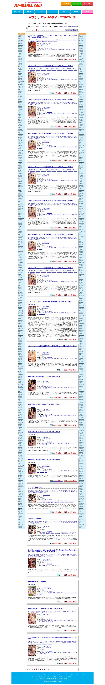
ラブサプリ (69, 674)
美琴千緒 (20, 438)
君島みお (59, 554)
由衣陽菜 (81, 501)
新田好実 (20, 359)
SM (49, 501)
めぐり (80, 470)
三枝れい (81, 224)
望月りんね (20, 458)
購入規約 (42, 672)
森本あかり (20, 489)
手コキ (70, 312)
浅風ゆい (20, 53)
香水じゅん (81, 152)
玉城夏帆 (69, 642)
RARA (19, 521)
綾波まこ (49, 70)
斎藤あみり (81, 223)
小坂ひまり (70, 490)
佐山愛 (32, 641)
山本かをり (20, 504)
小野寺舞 (81, 137)
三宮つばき (50, 41)
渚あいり (81, 336)
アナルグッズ (41, 674)
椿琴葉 (19, 318)
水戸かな (81, 443)
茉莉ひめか (20, 432)
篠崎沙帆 (20, 239)
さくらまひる (82, 231)
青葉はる (20, 46)
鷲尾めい (81, 526)
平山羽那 (20, 396)
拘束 (44, 502)
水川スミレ (61, 491)
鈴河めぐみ (20, 279)
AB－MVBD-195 (46, 559)
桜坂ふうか (20, 208)
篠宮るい (20, 244)
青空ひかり (81, 46)
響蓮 (19, 391)
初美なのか (81, 371)
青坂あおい (20, 45)
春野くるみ (20, 384)
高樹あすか (58, 68)
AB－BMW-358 (46, 646)
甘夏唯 (19, 74)
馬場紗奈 (20, 376)
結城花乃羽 (20, 506)
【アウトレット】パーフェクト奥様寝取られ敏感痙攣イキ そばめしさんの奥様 (49, 301)
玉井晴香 (20, 300)
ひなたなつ (81, 384)
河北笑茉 (20, 157)
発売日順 (66, 26)
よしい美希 (81, 513)
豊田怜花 (20, 323)
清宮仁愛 (81, 185)
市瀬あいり (20, 114)
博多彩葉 (20, 364)
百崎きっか (20, 483)
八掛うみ (81, 494)
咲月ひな (20, 221)
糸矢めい (20, 117)
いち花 (19, 112)
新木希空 (81, 79)
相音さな (20, 38)
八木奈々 (81, 488)
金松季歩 (81, 155)
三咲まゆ (20, 445)
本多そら (20, 417)
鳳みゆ (80, 119)
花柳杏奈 (64, 642)
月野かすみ (47, 642)
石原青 (80, 91)
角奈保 (80, 280)
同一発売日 (49, 48)
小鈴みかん (81, 213)
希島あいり (81, 172)
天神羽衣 (20, 71)
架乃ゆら (81, 157)
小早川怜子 (81, 218)
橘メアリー (81, 297)
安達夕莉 (81, 64)
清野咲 (19, 285)
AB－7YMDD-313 (47, 352)
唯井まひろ (81, 290)
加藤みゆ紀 (43, 70)
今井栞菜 (81, 107)
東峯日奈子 (20, 320)
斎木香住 (20, 195)
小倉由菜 (81, 124)
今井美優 (20, 125)
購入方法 (37, 672)
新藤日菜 (20, 275)
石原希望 (81, 92)
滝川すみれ (81, 284)
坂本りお (20, 201)
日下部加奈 (81, 186)
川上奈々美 (44, 554)
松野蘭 (40, 490)
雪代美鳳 (81, 504)
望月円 (19, 481)
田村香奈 (20, 302)
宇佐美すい (54, 70)
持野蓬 (80, 473)
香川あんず (20, 150)
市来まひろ (81, 96)
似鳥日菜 (81, 358)
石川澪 (80, 87)
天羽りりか (81, 68)
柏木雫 (19, 152)
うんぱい (81, 112)
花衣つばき (40, 492)
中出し (70, 49)
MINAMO (81, 453)
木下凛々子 (81, 180)
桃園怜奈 (81, 476)
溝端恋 (19, 453)
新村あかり (81, 349)
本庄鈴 (80, 412)
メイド (58, 387)
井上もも (20, 124)
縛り (52, 501)
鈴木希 (19, 282)
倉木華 (80, 191)
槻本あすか (20, 315)
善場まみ (20, 288)
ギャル (40, 502)
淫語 (52, 620)
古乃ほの (81, 404)
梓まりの (20, 64)
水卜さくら (81, 427)
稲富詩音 (20, 119)
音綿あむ (20, 148)
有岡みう (81, 83)
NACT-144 (45, 381)
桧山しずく (20, 394)
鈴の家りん (38, 644)
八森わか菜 (81, 498)
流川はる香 (81, 524)
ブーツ (59, 501)
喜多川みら (20, 165)
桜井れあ (20, 203)
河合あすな (81, 162)
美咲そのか (20, 440)
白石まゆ (20, 257)
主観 (46, 388)
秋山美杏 (20, 51)
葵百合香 (81, 45)
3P (39, 360)
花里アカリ (20, 373)
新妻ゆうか (20, 354)
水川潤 (60, 490)
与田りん (20, 519)
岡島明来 (20, 137)
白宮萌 (19, 274)
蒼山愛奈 (20, 48)
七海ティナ (43, 40)
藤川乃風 (81, 399)
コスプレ (50, 387)
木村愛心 (81, 181)
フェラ (66, 312)
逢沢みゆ (81, 38)
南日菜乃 (81, 452)
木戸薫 (19, 170)
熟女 (46, 312)
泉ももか (20, 111)
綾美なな (20, 89)
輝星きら (20, 172)
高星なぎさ (20, 293)
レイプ (49, 49)
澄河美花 (81, 279)
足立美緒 (20, 69)
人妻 (49, 79)
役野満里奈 (81, 489)
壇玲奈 (19, 303)
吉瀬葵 (19, 168)
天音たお (20, 78)
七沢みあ (81, 341)
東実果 (19, 68)
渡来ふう (81, 527)
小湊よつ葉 (81, 221)
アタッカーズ (45, 44)
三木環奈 (20, 232)
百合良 (19, 514)
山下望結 (20, 499)
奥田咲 (80, 122)
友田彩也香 (81, 323)
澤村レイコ (38, 554)
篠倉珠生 (20, 237)
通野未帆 (33, 68)
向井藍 (80, 466)
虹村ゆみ (81, 354)
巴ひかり (81, 321)
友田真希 (81, 325)
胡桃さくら (81, 196)
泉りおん (81, 94)
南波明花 (20, 353)
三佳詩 (19, 473)
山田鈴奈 (20, 501)
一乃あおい (81, 97)
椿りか (37, 555)
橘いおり (20, 298)
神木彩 (80, 158)
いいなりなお (21, 97)
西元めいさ (81, 356)
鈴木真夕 (56, 491)
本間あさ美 (20, 419)
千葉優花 (20, 307)
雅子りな (73, 491)
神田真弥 (20, 162)
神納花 (54, 554)
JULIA (36, 641)
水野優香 (81, 433)
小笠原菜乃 (20, 135)
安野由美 (32, 491)
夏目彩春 (38, 40)
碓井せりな (53, 612)
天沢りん (20, 73)
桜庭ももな (20, 213)
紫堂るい (81, 254)
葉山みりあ (20, 382)
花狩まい (68, 555)
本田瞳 (80, 414)
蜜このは (20, 460)
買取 (69, 672)
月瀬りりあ (81, 303)
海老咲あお (81, 114)
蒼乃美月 (81, 48)
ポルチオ (41, 653)
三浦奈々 (20, 433)
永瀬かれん (20, 328)
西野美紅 (20, 358)
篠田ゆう (55, 41)
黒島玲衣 (81, 201)
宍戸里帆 (59, 611)
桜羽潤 (19, 211)
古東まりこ (81, 216)
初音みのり (81, 369)
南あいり (20, 461)
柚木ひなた (20, 509)
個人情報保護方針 (54, 672)
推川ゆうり (81, 129)
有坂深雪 (64, 554)
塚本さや (20, 308)
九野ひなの (81, 190)
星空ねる (20, 405)
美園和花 (81, 437)
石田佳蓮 (81, 89)
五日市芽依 (48, 611)
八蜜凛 (80, 366)
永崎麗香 (20, 325)
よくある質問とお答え (63, 672)
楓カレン (81, 142)
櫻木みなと (20, 206)
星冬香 (19, 412)
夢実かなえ (20, 513)
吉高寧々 (81, 514)
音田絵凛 (20, 145)
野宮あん (20, 363)
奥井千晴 (20, 139)
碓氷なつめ (20, 130)
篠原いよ (20, 241)
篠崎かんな (42, 68)
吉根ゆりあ (42, 555)
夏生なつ (20, 340)
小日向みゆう (82, 219)
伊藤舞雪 (81, 106)
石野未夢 (20, 109)
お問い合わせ (65, 3)
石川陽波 (20, 106)
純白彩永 (20, 424)
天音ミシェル (21, 81)
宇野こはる (20, 132)
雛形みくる (20, 387)
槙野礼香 (20, 420)
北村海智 (81, 176)
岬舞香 (19, 443)
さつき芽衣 (81, 244)
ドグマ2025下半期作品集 (35, 487)
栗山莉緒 (81, 195)
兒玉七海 (81, 214)
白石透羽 (20, 254)
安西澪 (19, 94)
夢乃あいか (81, 509)
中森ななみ (20, 335)
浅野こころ (81, 56)
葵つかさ (81, 43)
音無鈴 (19, 147)
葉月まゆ (48, 612)
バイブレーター (26, 674)
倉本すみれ (63, 40)
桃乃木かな (81, 481)
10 (52, 30)
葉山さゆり (81, 377)
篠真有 (80, 256)
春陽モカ (38, 611)
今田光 (19, 127)
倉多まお (38, 70)
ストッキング (57, 312)
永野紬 (19, 331)
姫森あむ (20, 392)
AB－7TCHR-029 (47, 306)
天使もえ (81, 69)
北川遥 (19, 163)
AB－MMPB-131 (46, 73)
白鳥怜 (19, 264)
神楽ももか (81, 145)
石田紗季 (20, 107)
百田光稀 (81, 478)
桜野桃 (19, 209)
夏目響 (80, 340)
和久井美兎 (34, 556)
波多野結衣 (81, 364)
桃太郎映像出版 (45, 74)
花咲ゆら (20, 371)
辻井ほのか (81, 308)
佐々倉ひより (21, 218)
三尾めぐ (73, 555)
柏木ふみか (81, 150)
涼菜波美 (20, 284)
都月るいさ (32, 644)
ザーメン (67, 358)
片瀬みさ (64, 68)
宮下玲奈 (81, 460)
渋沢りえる (20, 246)
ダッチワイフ (20, 674)
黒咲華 (80, 200)
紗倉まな (81, 229)
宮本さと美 (20, 471)
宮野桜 (19, 470)
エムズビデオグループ (47, 560)
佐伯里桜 (20, 198)
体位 (49, 652)
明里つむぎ (32, 41)
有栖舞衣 (81, 84)
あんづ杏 (20, 96)
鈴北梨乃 (20, 280)
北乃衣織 (20, 167)
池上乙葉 (20, 102)
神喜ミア (20, 181)
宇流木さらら (82, 111)
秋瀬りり (20, 50)
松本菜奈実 (81, 420)
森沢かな (33, 40)
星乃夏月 (81, 407)
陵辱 (74, 49)
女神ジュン (20, 480)
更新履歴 (76, 11)
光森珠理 (50, 556)
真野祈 (80, 422)
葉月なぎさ (20, 366)
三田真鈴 (81, 440)
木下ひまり (35, 642)
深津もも (20, 399)
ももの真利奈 (21, 486)
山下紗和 (20, 498)
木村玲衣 (81, 183)
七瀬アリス (41, 642)
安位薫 (80, 493)
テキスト (44, 26)
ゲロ (53, 565)
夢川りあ (20, 511)
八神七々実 (20, 493)
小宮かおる (20, 193)
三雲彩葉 (20, 437)
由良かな (81, 511)
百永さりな (81, 480)
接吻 (55, 358)
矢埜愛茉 (20, 496)
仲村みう (81, 333)
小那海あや (81, 134)
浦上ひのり (20, 134)
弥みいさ (20, 79)
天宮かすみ (20, 84)
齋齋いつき (20, 196)
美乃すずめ (81, 457)
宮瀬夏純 (20, 468)
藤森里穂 (69, 641)
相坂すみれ (20, 35)
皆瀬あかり (81, 445)
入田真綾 (81, 109)
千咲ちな (20, 305)
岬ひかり (20, 442)
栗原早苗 (20, 175)
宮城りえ (81, 458)
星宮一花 (81, 410)
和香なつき (20, 522)
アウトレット (42, 314)
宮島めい (81, 461)
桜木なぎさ (20, 204)
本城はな (20, 415)
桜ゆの (80, 234)
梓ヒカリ (81, 63)
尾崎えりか (81, 127)
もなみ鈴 (81, 475)
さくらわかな (82, 236)
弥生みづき (52, 641)
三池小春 (51, 491)
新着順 (61, 26)
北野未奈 (65, 490)
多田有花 (50, 490)
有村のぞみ (69, 554)
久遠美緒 (20, 173)
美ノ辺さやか (21, 465)
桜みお (19, 214)
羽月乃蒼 (64, 611)
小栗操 (80, 125)
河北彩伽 (81, 165)
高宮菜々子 (53, 68)
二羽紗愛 (65, 70)
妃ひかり (53, 40)
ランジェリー (80, 674)
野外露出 (48, 502)
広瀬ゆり (81, 394)
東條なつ (74, 641)
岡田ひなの (44, 41)
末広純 (80, 272)
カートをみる (87, 3)
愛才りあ (81, 40)
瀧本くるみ (20, 295)
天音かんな (20, 76)
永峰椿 (80, 331)
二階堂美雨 (20, 356)
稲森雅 (19, 122)
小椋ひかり (20, 140)
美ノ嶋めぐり (82, 455)
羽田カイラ (20, 374)
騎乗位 (62, 312)
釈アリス (20, 247)
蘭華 (80, 521)
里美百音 (20, 223)
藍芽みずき (81, 35)
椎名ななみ (20, 234)
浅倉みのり (20, 55)
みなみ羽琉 (81, 450)
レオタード (56, 502)
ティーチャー (45, 308)
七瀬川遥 (20, 343)
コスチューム (74, 674)
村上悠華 (81, 468)
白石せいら (20, 252)
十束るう (49, 40)
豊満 (55, 79)
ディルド (36, 674)
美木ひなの (81, 429)
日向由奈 (81, 386)
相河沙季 (81, 36)
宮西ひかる (69, 40)
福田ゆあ (20, 401)
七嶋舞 (80, 343)
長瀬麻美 (81, 328)
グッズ (87, 11)
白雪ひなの (20, 270)
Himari (80, 387)
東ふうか (20, 66)
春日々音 (20, 386)
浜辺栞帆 (81, 376)
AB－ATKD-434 (46, 43)
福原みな (81, 396)
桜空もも (81, 232)
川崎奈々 (20, 160)
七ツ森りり (81, 346)
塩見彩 (32, 490)
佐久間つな (67, 491)
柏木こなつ (58, 642)
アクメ (72, 652)
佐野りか (20, 228)
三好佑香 (20, 475)
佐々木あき (81, 237)
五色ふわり (81, 208)
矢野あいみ (20, 494)
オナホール (14, 674)
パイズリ (71, 502)
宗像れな (20, 478)
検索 (64, 11)
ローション (52, 674)
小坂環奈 (20, 183)
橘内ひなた (81, 295)
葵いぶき (81, 41)
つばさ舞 (81, 312)
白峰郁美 (20, 269)
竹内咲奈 (20, 297)
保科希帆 (20, 409)
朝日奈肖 (20, 59)
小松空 (19, 190)
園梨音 (19, 290)
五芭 (80, 102)
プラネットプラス (46, 382)
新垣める (20, 91)
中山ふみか (81, 335)
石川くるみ (20, 104)
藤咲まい (20, 404)
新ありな (81, 81)
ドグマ (43, 496)
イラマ (40, 80)
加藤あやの (81, 153)
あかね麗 (81, 51)
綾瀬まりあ (20, 87)
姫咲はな (81, 389)
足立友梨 (35, 492)
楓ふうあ (81, 143)
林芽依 (19, 381)
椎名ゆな (81, 251)
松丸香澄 (81, 417)
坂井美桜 (20, 200)
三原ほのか (50, 554)
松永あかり (20, 429)
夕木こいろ (81, 503)
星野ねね (20, 410)
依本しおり (81, 519)
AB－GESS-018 (46, 587)
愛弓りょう (81, 76)
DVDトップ (17, 11)
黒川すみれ (81, 198)
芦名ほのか (81, 61)
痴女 (49, 620)
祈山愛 (36, 490)
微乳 (67, 49)
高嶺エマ (20, 292)
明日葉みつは (82, 59)
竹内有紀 (81, 287)
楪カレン (81, 508)
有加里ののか (82, 55)
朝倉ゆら (20, 56)
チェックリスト (77, 3)
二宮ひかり (38, 41)
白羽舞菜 (20, 265)
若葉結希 (20, 526)
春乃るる (81, 381)
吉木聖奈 (20, 516)
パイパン (57, 49)
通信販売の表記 (47, 672)
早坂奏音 (20, 379)
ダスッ (43, 615)
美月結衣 (20, 457)
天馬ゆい (81, 313)
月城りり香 (20, 312)
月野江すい (40, 556)
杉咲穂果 (20, 277)
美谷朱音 (81, 438)
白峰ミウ (81, 269)
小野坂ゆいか (82, 135)
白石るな (20, 259)
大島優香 (81, 115)
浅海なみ (20, 61)
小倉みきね (20, 142)
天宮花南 (81, 73)
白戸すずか (20, 262)
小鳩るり (20, 188)
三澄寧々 (20, 450)
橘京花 (80, 293)
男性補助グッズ (63, 674)
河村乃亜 (69, 68)
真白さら (20, 425)
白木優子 (81, 265)
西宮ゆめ (81, 353)
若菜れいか (20, 524)
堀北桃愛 (20, 414)
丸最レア (81, 424)
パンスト (62, 502)
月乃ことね (20, 313)
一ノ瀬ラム (42, 612)
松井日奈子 (81, 415)
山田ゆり (20, 503)
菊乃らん (81, 168)
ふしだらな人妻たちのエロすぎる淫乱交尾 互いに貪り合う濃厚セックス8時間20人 (50, 66)
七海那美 (20, 349)
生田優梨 (20, 101)
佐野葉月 (20, 226)
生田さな (20, 99)
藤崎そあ (20, 402)
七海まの (20, 348)
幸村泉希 (81, 506)
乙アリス (57, 555)
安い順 (72, 26)
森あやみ (42, 491)
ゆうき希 (20, 508)
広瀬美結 (81, 392)
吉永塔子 (81, 516)
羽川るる (20, 129)
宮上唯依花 (20, 466)
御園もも (20, 452)
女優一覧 (29, 11)
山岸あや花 (81, 496)
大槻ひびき (81, 117)
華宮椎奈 (20, 155)
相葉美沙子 (20, 40)
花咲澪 (19, 369)
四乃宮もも (20, 242)
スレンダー (62, 49)
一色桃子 (81, 101)
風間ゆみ (81, 147)
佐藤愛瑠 (81, 246)
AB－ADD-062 (46, 495)
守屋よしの (20, 491)
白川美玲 (20, 260)
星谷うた (20, 407)
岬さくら (81, 432)
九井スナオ (81, 204)
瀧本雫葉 (81, 285)
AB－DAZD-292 (46, 614)
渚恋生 (19, 336)
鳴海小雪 (20, 351)
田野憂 (80, 300)
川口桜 (19, 158)
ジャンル (52, 11)
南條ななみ (81, 348)
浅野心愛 (20, 58)
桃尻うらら (20, 485)
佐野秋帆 (20, 224)
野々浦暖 (81, 361)
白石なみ (20, 256)
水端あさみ (59, 70)
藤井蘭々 (81, 397)
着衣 (69, 387)
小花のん (43, 611)
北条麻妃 (81, 405)
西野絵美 (58, 40)
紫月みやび (20, 236)
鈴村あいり (81, 275)
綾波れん (46, 492)
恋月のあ (20, 180)
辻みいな (20, 316)
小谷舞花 (20, 185)
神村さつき (20, 153)
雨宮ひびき (81, 74)
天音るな (20, 83)
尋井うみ (20, 397)
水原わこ (20, 448)
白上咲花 (81, 264)
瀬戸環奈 (81, 282)
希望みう (20, 476)
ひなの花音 (20, 389)
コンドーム (57, 674)
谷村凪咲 (81, 298)
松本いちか (54, 611)
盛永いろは (20, 333)
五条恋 (80, 211)
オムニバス (44, 49)
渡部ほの (20, 527)
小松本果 (20, 191)
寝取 (52, 312)
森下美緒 (48, 68)
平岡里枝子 (81, 391)
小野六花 (81, 139)
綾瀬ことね (20, 86)
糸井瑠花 (81, 104)
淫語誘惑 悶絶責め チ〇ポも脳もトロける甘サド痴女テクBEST (45, 608)
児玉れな (37, 612)
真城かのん (20, 422)
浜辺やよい (20, 377)
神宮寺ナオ (81, 270)
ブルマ (54, 387)
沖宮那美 (81, 120)
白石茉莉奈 (81, 262)
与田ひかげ (20, 518)
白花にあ (20, 272)
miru (80, 465)
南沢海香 (81, 448)
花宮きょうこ (82, 373)
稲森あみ (20, 120)
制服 (45, 653)
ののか (37, 68)
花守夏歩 (81, 374)
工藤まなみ (32, 70)
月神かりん (20, 310)
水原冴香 (20, 447)
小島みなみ (81, 209)
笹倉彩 (80, 241)
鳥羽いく (20, 321)
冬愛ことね (81, 315)
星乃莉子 (81, 409)
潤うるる (20, 249)
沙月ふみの (70, 70)
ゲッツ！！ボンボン (46, 588)
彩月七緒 (81, 242)
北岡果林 (81, 173)
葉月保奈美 (20, 368)
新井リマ (33, 611)
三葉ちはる (81, 442)
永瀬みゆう (20, 330)
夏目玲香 (20, 341)
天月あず (81, 71)
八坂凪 (80, 491)
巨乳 (53, 49)
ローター (32, 674)
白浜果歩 (20, 267)
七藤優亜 (20, 346)
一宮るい (20, 115)
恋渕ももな (81, 203)
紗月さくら (20, 219)
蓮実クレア (81, 363)
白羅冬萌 (81, 267)
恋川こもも (20, 178)
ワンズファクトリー (46, 647)
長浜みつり (81, 330)
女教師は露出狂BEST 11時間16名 (37, 581)
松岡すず (20, 427)
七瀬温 (19, 345)
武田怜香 (81, 288)
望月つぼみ (45, 490)
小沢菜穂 (20, 143)
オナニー (72, 358)
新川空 (19, 92)
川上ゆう (33, 554)
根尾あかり (32, 555)
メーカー (40, 11)
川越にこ (81, 167)
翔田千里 (81, 260)
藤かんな (81, 401)
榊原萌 (80, 226)
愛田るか (20, 36)
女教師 (58, 592)
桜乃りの (81, 228)
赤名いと (81, 50)
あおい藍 (20, 41)
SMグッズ (47, 674)
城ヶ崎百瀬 (20, 251)
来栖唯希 (20, 176)
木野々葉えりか (21, 186)
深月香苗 (20, 455)
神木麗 (80, 160)
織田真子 (81, 130)
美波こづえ (62, 555)
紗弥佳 (19, 229)
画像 (39, 26)
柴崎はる (81, 257)
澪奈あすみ (20, 435)
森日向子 (30, 642)
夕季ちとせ (55, 490)
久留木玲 (48, 555)
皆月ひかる (81, 447)
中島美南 (20, 326)
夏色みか (20, 338)
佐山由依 (20, 231)
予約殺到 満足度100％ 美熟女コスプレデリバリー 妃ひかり (44, 376)
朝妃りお (81, 58)
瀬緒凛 (19, 287)
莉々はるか (81, 522)
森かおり (20, 488)
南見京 (19, 463)
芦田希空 (20, 63)
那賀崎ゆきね (82, 326)
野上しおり (20, 361)
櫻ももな (20, 216)
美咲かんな (81, 430)
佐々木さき (81, 239)
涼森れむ (81, 277)
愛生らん (20, 43)
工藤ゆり (81, 188)
